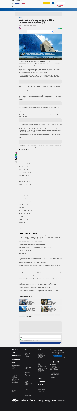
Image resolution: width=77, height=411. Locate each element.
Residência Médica (29, 316)
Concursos (20, 17)
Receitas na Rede (14, 389)
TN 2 (25, 374)
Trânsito (13, 368)
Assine (26, 388)
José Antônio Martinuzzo (41, 370)
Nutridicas (39, 363)
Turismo (13, 383)
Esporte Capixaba (14, 377)
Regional (13, 391)
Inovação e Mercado (41, 353)
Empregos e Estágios (15, 375)
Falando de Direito (40, 369)
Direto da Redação (40, 356)
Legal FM (26, 368)
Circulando (26, 384)
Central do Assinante (28, 395)
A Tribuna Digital (44, 6)
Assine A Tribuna (46, 3)
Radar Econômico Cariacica (16, 365)
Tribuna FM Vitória (27, 366)
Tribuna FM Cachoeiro (28, 367)
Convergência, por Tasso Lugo (42, 368)
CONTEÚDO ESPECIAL (41, 391)
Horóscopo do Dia (27, 354)
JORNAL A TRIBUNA (28, 387)
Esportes (13, 376)
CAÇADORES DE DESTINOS (33, 6)
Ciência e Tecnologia (28, 352)
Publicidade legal (51, 6)
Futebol (13, 378)
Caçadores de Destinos (28, 383)
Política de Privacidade (41, 389)
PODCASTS (39, 6)
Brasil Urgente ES (27, 375)
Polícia (13, 369)
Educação (13, 367)
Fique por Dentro (27, 372)
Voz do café (39, 352)
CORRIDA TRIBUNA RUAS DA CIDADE (16, 356)
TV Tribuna (20, 6)
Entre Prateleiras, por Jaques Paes (42, 367)
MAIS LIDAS (14, 352)
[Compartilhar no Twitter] (16, 159)
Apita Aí (26, 382)
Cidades (13, 366)
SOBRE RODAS (27, 362)
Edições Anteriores (27, 394)
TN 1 (25, 373)
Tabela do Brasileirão (15, 382)
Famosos (26, 357)
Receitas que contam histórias (29, 380)
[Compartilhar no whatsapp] (16, 155)
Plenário (39, 364)
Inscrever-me (40, 342)
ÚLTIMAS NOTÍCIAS (15, 349)
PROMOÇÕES (40, 378)
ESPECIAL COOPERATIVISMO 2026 (16, 359)
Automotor (26, 381)
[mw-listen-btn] (16, 153)
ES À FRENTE (40, 357)
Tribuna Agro (14, 364)
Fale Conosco (40, 388)
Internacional (27, 356)
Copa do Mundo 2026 (15, 381)
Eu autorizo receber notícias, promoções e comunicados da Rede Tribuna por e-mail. (29, 340)
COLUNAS (39, 349)
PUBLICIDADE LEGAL (41, 381)
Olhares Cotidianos (40, 371)
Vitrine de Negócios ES (41, 355)
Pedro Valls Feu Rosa (41, 372)
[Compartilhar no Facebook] (16, 157)
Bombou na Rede (27, 353)
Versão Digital (27, 389)
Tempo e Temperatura (15, 384)
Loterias (26, 355)
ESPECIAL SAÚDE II (25, 6)
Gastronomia (14, 390)
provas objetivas (21, 316)
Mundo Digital (40, 362)
